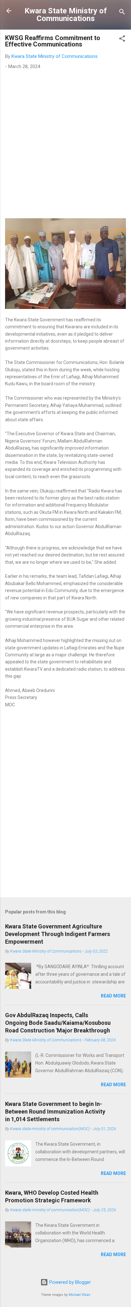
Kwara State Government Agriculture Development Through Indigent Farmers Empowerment (57, 934)
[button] (122, 40)
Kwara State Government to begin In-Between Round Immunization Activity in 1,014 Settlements (55, 1111)
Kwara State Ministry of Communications (65, 14)
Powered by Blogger (69, 1282)
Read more (113, 995)
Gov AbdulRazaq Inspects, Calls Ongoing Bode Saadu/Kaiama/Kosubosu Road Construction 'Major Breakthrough (58, 1023)
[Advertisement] (65, 142)
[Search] (122, 13)
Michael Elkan (79, 1295)
